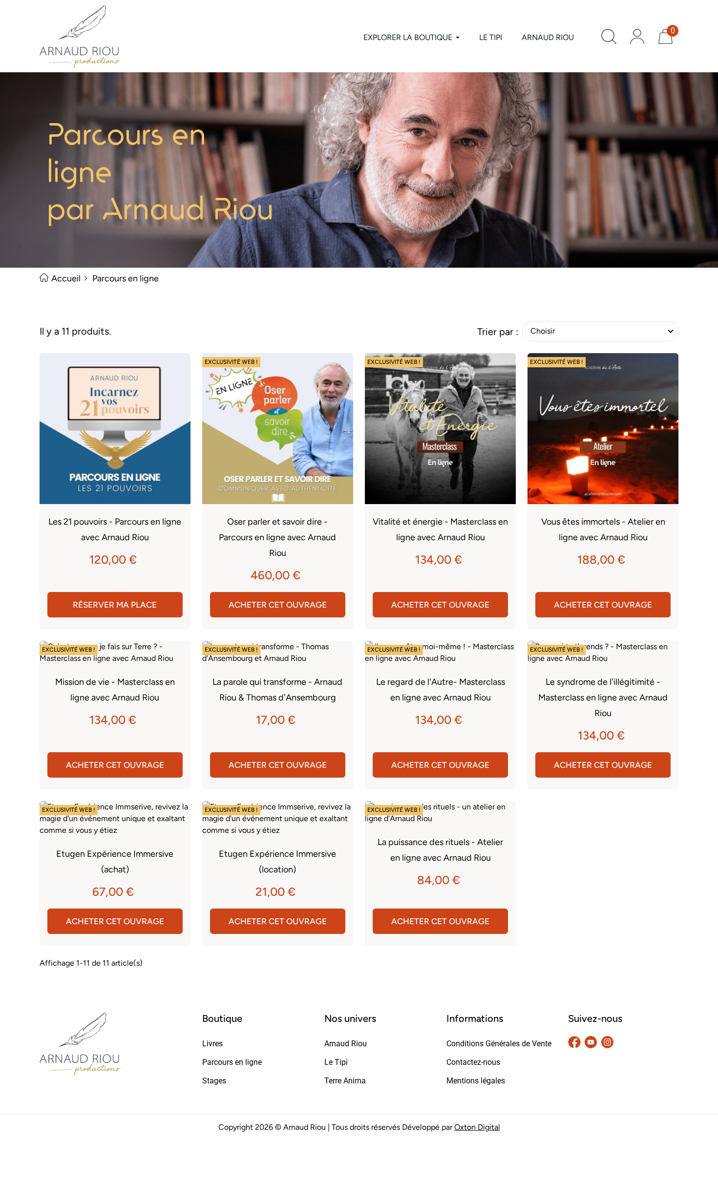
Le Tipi (336, 1062)
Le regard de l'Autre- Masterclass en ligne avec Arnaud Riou (440, 690)
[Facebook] (574, 1041)
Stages (214, 1080)
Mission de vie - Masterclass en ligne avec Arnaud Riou (115, 690)
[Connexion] (637, 36)
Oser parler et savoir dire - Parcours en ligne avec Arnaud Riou (277, 537)
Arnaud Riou (345, 1043)
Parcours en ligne (232, 1062)
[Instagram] (607, 1041)
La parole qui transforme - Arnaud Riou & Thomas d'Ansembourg (277, 690)
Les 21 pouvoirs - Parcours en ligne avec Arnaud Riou (114, 529)
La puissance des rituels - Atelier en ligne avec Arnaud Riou (440, 850)
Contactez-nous (473, 1062)
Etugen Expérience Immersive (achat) (114, 861)
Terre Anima (345, 1080)
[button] (608, 36)
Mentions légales (475, 1080)
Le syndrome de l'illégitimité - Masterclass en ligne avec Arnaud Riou (603, 698)
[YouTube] (591, 1041)
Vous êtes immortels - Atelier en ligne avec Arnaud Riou (603, 529)
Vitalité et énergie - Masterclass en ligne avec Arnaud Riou (440, 529)
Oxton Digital (477, 1127)
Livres (212, 1043)
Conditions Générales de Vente (498, 1043)
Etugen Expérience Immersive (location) (277, 861)
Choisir (542, 331)
